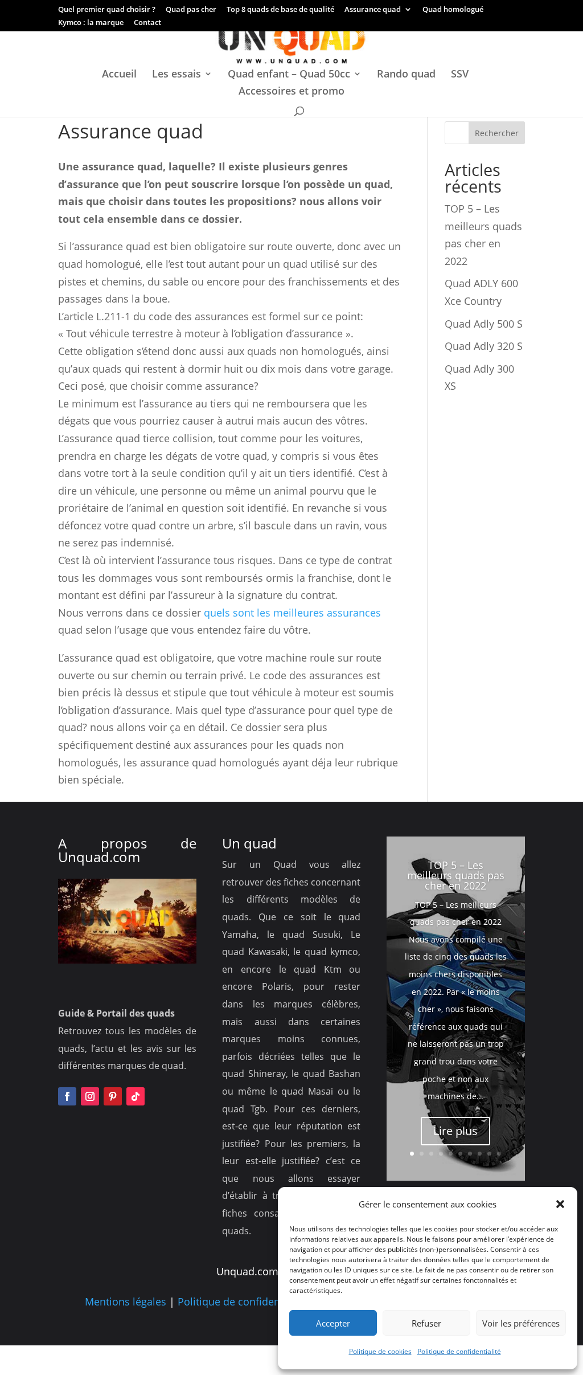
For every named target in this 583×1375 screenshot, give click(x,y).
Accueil (119, 75)
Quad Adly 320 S (484, 346)
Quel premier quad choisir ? (106, 10)
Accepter (333, 1323)
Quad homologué (452, 10)
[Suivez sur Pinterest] (113, 1096)
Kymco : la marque (91, 23)
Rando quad (406, 75)
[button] (560, 1204)
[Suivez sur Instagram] (90, 1096)
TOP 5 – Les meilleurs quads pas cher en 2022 (455, 875)
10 (499, 1154)
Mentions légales (125, 1301)
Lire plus (455, 1131)
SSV (460, 75)
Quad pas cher (191, 10)
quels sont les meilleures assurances (292, 612)
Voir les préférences (521, 1323)
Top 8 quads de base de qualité (280, 10)
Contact (147, 23)
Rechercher (497, 133)
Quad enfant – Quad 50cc (289, 75)
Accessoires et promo (291, 92)
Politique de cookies (380, 1351)
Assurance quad (372, 10)
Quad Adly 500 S (484, 324)
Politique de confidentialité (459, 1351)
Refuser (426, 1323)
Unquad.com (99, 856)
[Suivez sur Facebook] (67, 1096)
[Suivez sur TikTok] (135, 1096)
